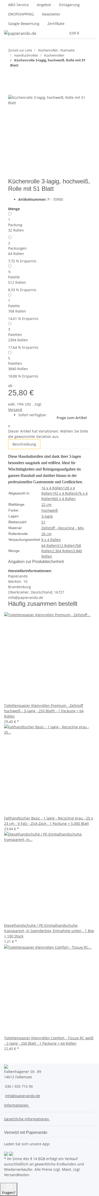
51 (43, 522)
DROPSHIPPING (21, 14)
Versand (15, 409)
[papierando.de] (20, 33)
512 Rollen (66, 545)
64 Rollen (49, 545)
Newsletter (51, 14)
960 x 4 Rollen (64, 498)
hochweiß (49, 510)
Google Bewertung (23, 23)
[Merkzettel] (62, 33)
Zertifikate (55, 23)
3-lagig (47, 516)
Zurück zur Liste (20, 50)
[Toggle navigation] (88, 33)
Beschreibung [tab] (24, 444)
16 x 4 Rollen (52, 488)
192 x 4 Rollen (64, 493)
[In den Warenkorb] (12, 81)
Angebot (44, 4)
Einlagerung (69, 4)
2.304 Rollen (62, 550)
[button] (50, 33)
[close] (12, 89)
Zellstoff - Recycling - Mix (62, 528)
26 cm (46, 533)
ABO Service (18, 4)
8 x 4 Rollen (51, 539)
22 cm (46, 504)
